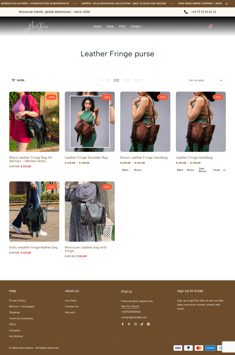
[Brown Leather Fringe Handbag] (145, 122)
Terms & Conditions (21, 318)
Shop (110, 26)
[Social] (122, 324)
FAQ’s (12, 324)
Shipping (14, 312)
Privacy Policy (17, 300)
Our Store (71, 300)
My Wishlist (16, 336)
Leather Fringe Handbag (194, 157)
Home (97, 26)
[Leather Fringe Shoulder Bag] (90, 122)
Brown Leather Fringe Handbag (144, 157)
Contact (136, 26)
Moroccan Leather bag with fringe (85, 249)
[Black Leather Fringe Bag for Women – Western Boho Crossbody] (34, 122)
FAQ (122, 26)
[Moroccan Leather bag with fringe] (90, 211)
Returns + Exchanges (21, 306)
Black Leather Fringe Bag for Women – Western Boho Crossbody (30, 159)
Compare (14, 330)
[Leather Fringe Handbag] (201, 122)
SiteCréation (26, 347)
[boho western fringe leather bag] (34, 211)
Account (70, 312)
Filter (20, 80)
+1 (224, 170)
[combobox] (205, 80)
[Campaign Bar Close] (228, 3)
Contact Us (72, 306)
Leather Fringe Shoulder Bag (86, 157)
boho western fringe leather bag (33, 247)
